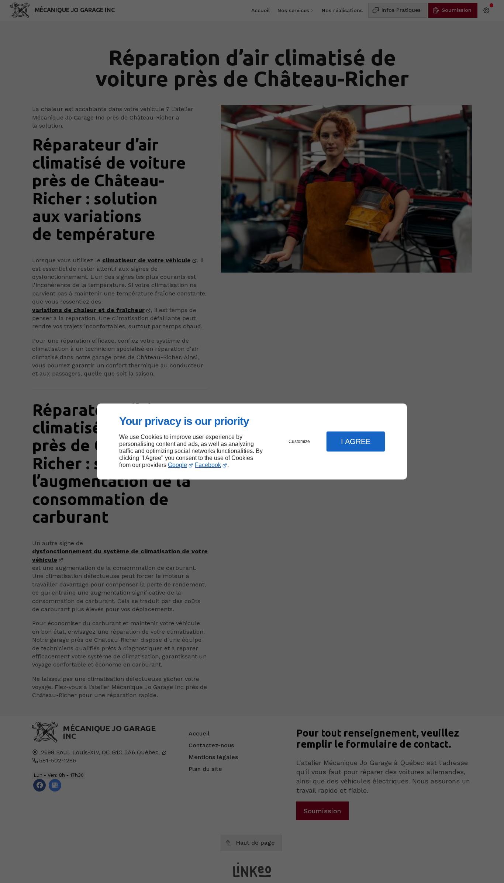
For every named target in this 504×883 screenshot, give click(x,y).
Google (177, 465)
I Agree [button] (355, 441)
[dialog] (252, 442)
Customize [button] (299, 441)
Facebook (208, 465)
